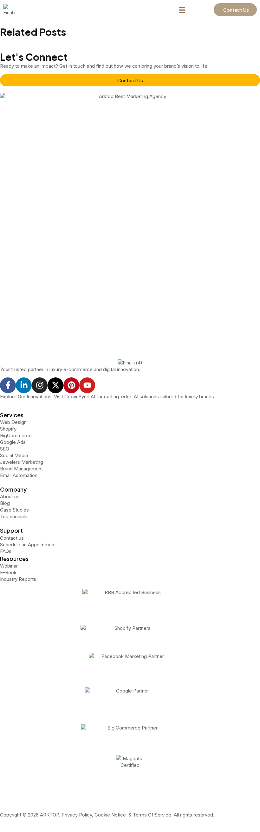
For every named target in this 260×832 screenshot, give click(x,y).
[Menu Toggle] (182, 10)
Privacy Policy (76, 815)
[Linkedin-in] (24, 385)
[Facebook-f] (8, 385)
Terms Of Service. (152, 815)
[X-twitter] (55, 385)
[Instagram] (40, 385)
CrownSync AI (79, 397)
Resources (14, 558)
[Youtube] (87, 385)
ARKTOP (49, 815)
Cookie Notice (110, 815)
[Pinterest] (71, 385)
